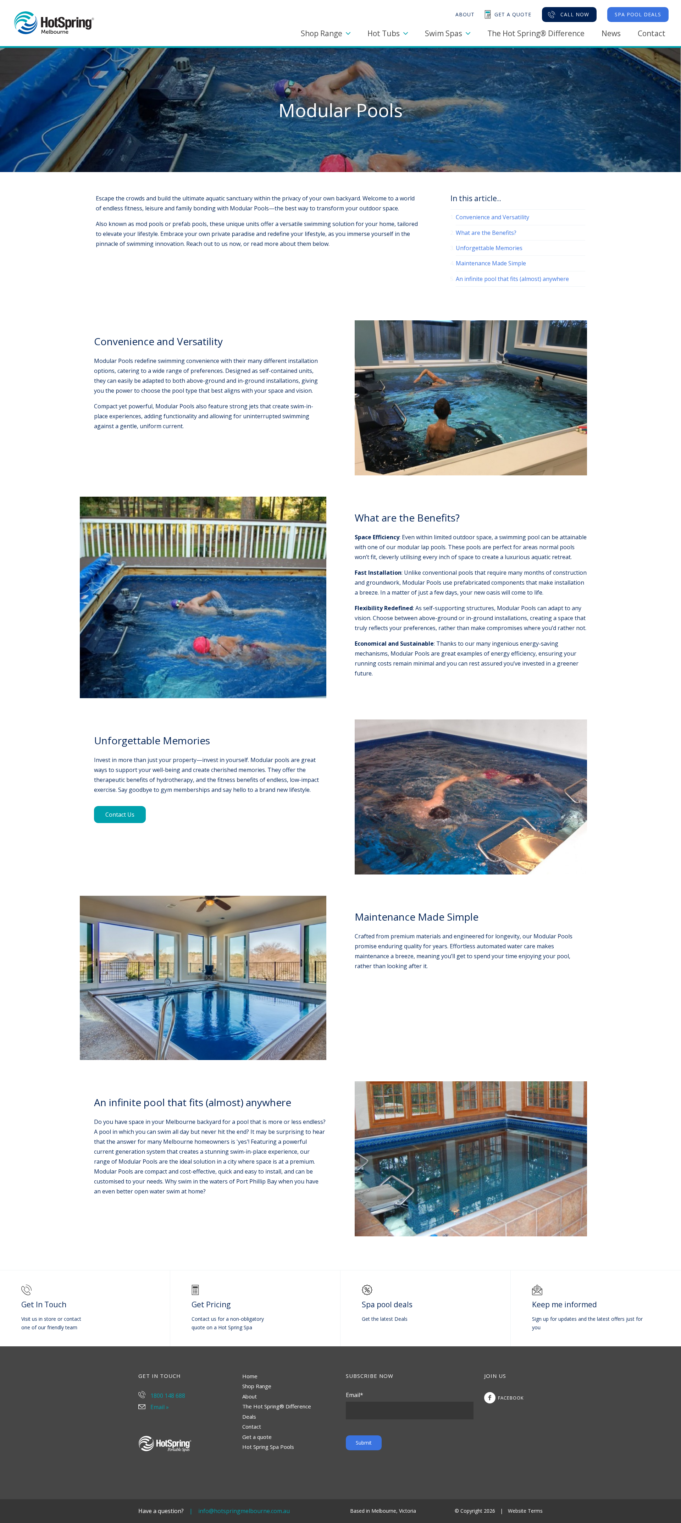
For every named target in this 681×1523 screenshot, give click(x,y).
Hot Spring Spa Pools (268, 1446)
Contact (651, 33)
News (611, 33)
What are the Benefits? (486, 233)
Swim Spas (443, 33)
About (249, 1396)
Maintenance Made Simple (491, 263)
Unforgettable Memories (489, 248)
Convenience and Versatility (492, 217)
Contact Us (119, 814)
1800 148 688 (167, 1396)
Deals (249, 1416)
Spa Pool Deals (638, 14)
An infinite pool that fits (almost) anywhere (512, 279)
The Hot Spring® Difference (536, 33)
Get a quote (257, 1436)
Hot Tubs (383, 33)
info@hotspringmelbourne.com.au (244, 1511)
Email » (159, 1407)
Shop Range (321, 33)
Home (250, 1376)
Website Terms (525, 1510)
